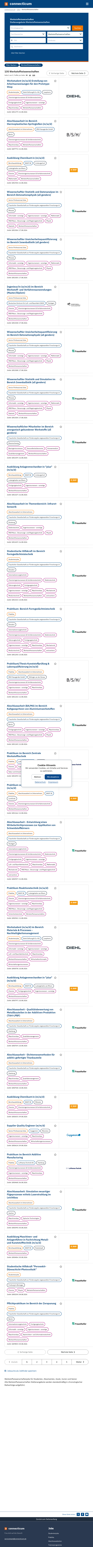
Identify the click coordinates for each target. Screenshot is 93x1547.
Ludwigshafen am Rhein (17, 168)
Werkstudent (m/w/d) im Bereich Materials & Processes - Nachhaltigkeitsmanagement (25, 930)
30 (27, 75)
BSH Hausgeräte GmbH (45, 129)
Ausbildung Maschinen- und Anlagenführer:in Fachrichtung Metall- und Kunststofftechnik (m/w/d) (28, 1239)
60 (30, 75)
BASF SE (28, 163)
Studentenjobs (14, 92)
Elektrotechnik (14, 528)
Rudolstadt (39, 1248)
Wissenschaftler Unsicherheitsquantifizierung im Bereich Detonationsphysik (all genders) (32, 333)
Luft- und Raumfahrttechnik (18, 864)
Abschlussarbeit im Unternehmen (20, 129)
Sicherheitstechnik (15, 914)
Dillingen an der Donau (37, 677)
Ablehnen (37, 777)
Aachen (11, 1213)
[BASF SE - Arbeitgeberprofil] (74, 170)
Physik (48, 221)
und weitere (50, 596)
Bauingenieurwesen (16, 448)
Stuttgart (51, 303)
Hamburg (12, 1031)
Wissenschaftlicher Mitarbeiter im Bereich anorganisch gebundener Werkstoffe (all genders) (30, 429)
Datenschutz (40, 782)
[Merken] (55, 81)
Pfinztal (11, 210)
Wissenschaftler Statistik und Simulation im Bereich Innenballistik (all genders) (31, 381)
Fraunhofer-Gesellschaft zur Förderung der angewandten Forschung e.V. (34, 205)
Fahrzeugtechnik (14, 585)
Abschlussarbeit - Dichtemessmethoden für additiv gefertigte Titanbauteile (31, 1056)
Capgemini (34, 1131)
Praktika (11, 614)
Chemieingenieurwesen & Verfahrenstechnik (25, 97)
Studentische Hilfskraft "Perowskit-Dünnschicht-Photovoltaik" (26, 1268)
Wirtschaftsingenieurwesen (18, 964)
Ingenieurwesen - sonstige (35, 103)
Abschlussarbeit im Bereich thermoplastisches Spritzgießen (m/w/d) (29, 122)
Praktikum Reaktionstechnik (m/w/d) (27, 888)
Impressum (53, 782)
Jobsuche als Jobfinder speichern (22, 1371)
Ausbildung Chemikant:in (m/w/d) (25, 157)
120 (33, 75)
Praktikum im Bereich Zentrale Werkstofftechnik (24, 755)
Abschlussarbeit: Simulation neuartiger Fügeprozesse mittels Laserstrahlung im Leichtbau (29, 1194)
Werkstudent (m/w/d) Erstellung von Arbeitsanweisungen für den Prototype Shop (28, 83)
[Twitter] (78, 1514)
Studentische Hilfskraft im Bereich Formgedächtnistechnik (26, 553)
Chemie (11, 174)
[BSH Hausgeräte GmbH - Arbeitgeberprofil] (73, 134)
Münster (38, 1102)
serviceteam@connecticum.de (15, 1539)
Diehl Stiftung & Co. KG (31, 92)
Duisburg (12, 522)
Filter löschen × (11, 65)
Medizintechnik (14, 596)
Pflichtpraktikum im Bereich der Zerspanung (31, 1303)
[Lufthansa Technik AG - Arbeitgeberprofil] (73, 764)
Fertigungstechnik (15, 103)
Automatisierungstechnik (18, 575)
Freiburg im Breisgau (16, 1285)
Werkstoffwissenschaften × (31, 65)
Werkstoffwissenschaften (32, 108)
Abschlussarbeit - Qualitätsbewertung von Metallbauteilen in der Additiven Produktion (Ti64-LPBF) (31, 1012)
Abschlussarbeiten (55, 1541)
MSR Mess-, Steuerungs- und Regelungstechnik (25, 221)
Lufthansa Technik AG (26, 1163)
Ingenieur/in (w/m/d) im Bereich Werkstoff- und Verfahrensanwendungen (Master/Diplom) (29, 289)
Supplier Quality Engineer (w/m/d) (26, 1125)
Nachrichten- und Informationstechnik (36, 1335)
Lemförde (12, 799)
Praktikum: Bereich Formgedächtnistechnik (31, 608)
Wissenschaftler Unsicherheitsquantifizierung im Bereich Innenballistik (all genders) (32, 241)
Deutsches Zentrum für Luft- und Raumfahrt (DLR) (26, 303)
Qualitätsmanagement (16, 454)
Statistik (11, 226)
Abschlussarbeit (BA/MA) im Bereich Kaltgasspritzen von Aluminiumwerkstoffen (31, 707)
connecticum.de (10, 9)
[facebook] (82, 1514)
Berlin (11, 134)
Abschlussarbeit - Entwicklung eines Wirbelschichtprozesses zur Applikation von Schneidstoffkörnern (31, 825)
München (45, 1131)
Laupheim (47, 92)
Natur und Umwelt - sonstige (19, 772)
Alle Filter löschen (18, 53)
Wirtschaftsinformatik (38, 959)
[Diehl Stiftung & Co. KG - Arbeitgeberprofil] (74, 96)
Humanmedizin (52, 448)
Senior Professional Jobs (17, 200)
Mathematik (13, 179)
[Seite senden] (86, 1514)
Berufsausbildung (15, 163)
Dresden (12, 570)
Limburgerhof (40, 163)
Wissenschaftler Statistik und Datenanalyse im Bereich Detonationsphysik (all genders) (32, 193)
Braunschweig (14, 443)
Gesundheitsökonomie (35, 448)
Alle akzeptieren (53, 777)
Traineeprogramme (55, 1545)
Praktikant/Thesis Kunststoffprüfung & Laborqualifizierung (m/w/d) (28, 665)
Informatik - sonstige (16, 216)
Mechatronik (50, 590)
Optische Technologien (31, 1218)
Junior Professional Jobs (17, 298)
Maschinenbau (14, 108)
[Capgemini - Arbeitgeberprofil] (74, 1135)
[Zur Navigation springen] (87, 4)
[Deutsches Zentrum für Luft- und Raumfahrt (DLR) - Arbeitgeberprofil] (73, 304)
